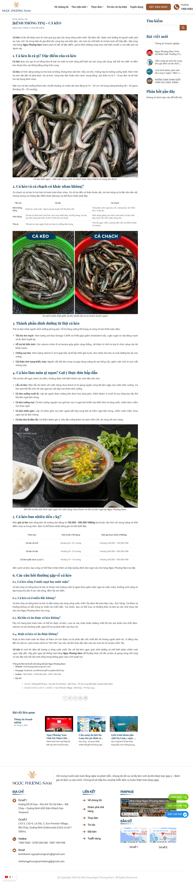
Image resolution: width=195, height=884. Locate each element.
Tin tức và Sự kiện (116, 6)
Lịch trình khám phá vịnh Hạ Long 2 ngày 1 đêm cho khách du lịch (123, 736)
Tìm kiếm (183, 27)
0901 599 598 (175, 805)
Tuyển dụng (136, 6)
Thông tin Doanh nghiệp (23, 721)
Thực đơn (96, 6)
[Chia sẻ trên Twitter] (70, 698)
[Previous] (13, 732)
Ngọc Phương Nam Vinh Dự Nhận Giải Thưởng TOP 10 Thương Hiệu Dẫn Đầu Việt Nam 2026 (58, 736)
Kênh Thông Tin (20, 19)
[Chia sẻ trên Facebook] (65, 698)
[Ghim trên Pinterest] (80, 698)
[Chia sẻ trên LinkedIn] (85, 698)
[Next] (137, 732)
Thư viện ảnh (78, 6)
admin (41, 28)
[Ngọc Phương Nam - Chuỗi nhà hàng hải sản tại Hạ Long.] (16, 7)
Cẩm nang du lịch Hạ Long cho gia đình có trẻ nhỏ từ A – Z (90, 736)
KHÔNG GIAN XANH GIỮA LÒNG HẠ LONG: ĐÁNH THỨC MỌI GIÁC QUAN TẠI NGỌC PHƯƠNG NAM (168, 81)
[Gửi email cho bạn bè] (75, 698)
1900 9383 (187, 8)
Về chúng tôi (61, 6)
